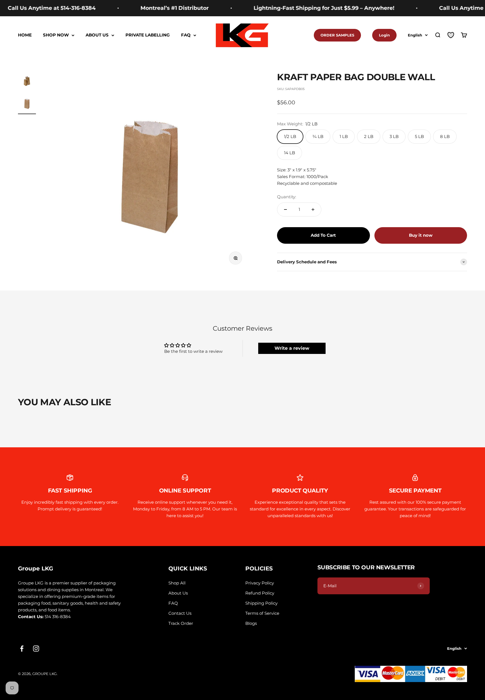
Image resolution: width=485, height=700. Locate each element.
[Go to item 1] (27, 82)
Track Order (180, 623)
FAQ (186, 35)
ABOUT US (97, 35)
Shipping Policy (261, 603)
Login (384, 35)
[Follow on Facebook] (22, 648)
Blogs (251, 623)
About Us (178, 593)
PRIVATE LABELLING (147, 35)
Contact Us (179, 613)
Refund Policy (259, 593)
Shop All (177, 583)
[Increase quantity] (313, 209)
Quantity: (286, 196)
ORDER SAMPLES (337, 35)
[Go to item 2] (27, 104)
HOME (25, 35)
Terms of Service (262, 613)
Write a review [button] (291, 348)
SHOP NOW (56, 35)
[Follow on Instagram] (36, 648)
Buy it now (421, 235)
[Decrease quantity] (285, 209)
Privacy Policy (259, 583)
